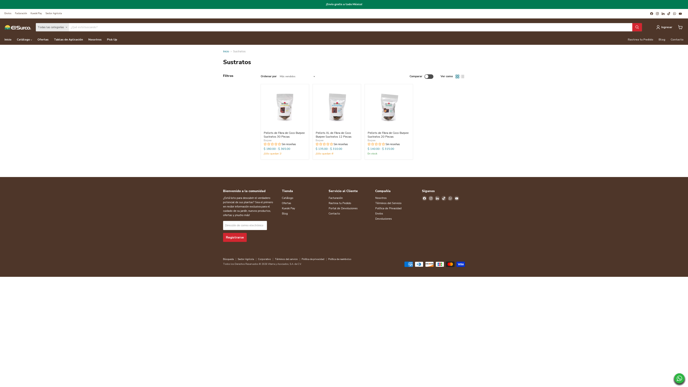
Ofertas (43, 40)
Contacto (677, 40)
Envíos (7, 13)
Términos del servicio (286, 259)
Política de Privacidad (388, 208)
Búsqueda (228, 259)
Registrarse (235, 237)
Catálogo (24, 40)
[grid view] (457, 76)
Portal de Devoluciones (343, 208)
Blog (662, 40)
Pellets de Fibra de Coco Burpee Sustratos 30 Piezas (284, 135)
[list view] (462, 76)
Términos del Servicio (388, 203)
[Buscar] (637, 27)
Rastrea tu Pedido (640, 40)
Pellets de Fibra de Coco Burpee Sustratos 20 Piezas (388, 135)
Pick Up (112, 40)
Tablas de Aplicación (68, 40)
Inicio (7, 40)
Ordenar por (269, 76)
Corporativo (264, 259)
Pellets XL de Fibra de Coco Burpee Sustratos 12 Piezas (334, 135)
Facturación (21, 13)
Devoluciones (383, 219)
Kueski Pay (36, 13)
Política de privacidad (313, 259)
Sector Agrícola (54, 13)
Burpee (267, 140)
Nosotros (95, 40)
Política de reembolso (339, 259)
